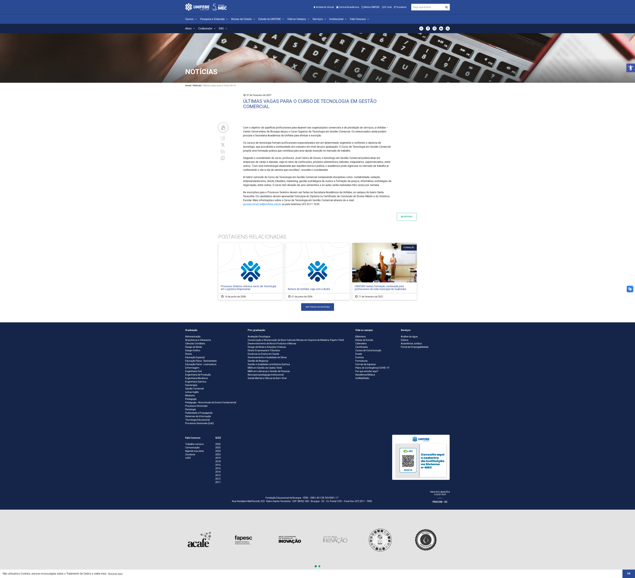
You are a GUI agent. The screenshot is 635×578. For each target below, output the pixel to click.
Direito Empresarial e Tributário (264, 350)
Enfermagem (192, 367)
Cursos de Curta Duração (368, 350)
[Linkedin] (223, 151)
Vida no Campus (297, 19)
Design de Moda (193, 347)
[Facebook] (223, 137)
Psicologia (190, 409)
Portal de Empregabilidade (414, 347)
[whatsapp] (223, 157)
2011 (218, 482)
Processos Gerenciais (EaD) (199, 423)
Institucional (336, 19)
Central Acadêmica (349, 7)
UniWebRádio (362, 378)
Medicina (190, 395)
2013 (218, 475)
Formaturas (361, 361)
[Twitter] (223, 144)
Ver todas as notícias (317, 307)
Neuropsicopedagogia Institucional (266, 374)
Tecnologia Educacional (197, 419)
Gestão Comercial (194, 388)
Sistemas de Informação (198, 416)
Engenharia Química (195, 381)
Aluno (188, 28)
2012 (218, 478)
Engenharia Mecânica (196, 378)
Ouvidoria (401, 7)
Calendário (361, 343)
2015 (218, 468)
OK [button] (628, 573)
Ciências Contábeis (195, 343)
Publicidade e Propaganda (198, 413)
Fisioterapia (191, 385)
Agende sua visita (194, 451)
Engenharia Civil (193, 371)
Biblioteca (360, 336)
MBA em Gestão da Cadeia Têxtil (265, 367)
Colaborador (205, 28)
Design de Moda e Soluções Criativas (267, 347)
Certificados (361, 347)
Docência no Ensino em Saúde (263, 354)
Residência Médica (365, 374)
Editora (404, 340)
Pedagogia (190, 399)
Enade (358, 354)
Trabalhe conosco (194, 444)
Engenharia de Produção (198, 374)
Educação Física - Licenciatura (200, 364)
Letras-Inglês (192, 392)
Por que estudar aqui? (366, 371)
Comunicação (192, 447)
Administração (193, 336)
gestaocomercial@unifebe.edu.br (262, 204)
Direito (188, 354)
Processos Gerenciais (196, 406)
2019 (218, 458)
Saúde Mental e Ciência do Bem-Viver (267, 378)
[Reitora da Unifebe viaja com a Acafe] (317, 271)
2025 (218, 447)
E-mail (388, 7)
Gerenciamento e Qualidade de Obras (267, 357)
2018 (218, 461)
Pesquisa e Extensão (212, 19)
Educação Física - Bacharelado (201, 361)
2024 (218, 451)
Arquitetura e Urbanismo (198, 340)
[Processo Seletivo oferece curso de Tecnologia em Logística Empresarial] (250, 271)
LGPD (188, 458)
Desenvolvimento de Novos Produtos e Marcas (272, 343)
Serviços (318, 19)
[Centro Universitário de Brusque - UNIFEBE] (206, 6)
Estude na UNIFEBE (269, 19)
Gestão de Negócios (258, 361)
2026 (218, 444)
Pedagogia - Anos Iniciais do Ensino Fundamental (210, 402)
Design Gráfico (192, 350)
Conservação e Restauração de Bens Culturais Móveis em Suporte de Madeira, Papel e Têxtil (296, 340)
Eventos (359, 357)
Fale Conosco (358, 19)
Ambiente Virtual (325, 7)
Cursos (189, 19)
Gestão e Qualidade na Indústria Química (269, 364)
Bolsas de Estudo (241, 19)
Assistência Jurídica (411, 343)
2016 (218, 465)
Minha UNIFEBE (371, 7)
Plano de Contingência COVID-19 (372, 367)
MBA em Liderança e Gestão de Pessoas (269, 371)
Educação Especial (195, 357)
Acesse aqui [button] (115, 573)
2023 (218, 454)
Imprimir (407, 216)
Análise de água (409, 336)
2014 (218, 471)
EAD (221, 28)
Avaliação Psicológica (259, 336)
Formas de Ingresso (365, 364)
